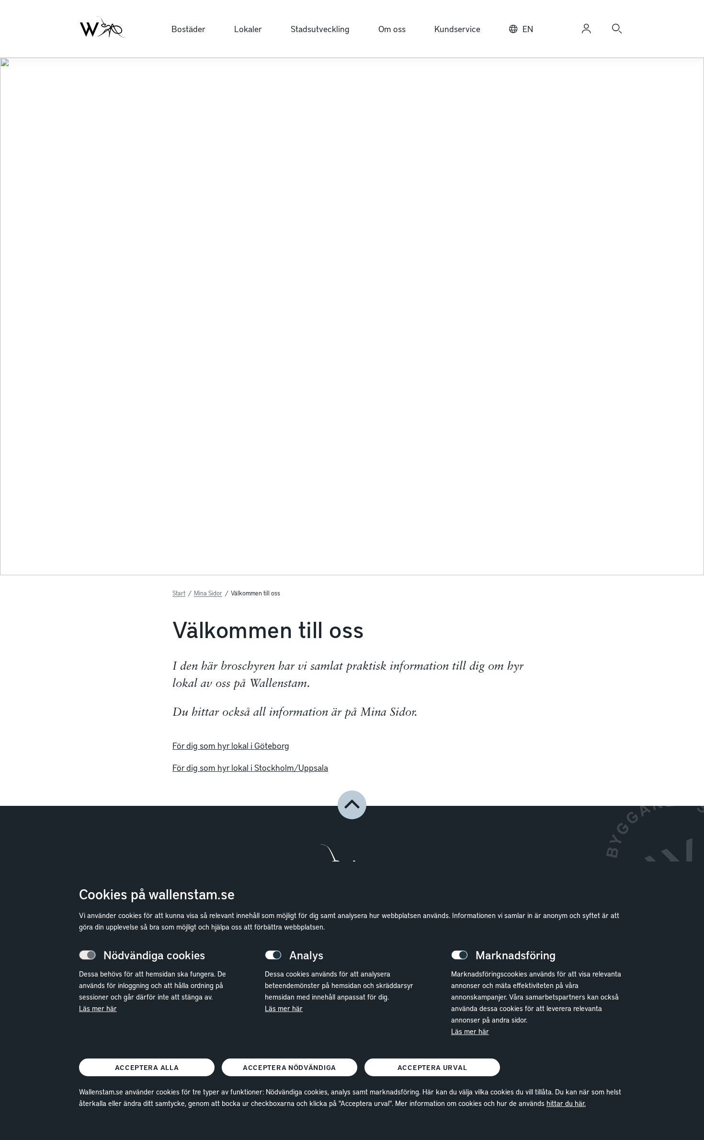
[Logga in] (586, 29)
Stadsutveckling (320, 29)
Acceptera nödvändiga (289, 1067)
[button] (352, 805)
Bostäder (188, 29)
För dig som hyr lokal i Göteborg (230, 745)
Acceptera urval (432, 1067)
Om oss (392, 29)
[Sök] (617, 29)
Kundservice (457, 29)
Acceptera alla (147, 1067)
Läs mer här (98, 1008)
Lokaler (248, 29)
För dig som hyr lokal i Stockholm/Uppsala (250, 767)
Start (178, 593)
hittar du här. (566, 1103)
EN (527, 29)
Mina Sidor (208, 593)
